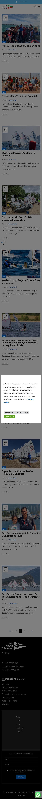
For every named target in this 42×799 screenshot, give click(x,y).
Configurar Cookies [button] (22, 412)
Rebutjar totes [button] (9, 412)
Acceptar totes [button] (9, 416)
